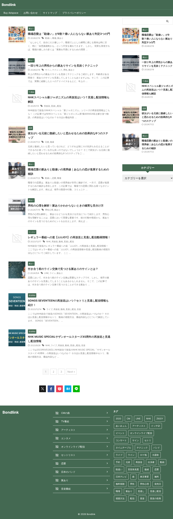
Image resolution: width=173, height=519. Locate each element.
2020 (118, 418)
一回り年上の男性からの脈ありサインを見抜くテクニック (63, 65)
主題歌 (155, 454)
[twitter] (42, 388)
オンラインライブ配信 (141, 433)
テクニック (57, 70)
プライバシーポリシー (74, 12)
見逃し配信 (56, 106)
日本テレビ (121, 476)
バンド (156, 447)
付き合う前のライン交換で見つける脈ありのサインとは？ (63, 268)
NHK (48, 241)
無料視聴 (120, 484)
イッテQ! (155, 425)
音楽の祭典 (155, 498)
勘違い (48, 38)
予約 (118, 462)
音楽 (79, 309)
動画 (61, 241)
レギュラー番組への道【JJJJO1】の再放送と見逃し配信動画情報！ (69, 237)
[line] (76, 388)
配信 (132, 498)
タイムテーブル (123, 447)
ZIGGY (159, 418)
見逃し (141, 491)
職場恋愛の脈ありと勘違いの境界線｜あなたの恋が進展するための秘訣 (157, 144)
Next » (71, 371)
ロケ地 (143, 454)
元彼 (47, 142)
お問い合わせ (30, 12)
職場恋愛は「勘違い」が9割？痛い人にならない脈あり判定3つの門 (69, 33)
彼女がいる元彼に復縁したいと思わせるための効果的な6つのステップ (157, 117)
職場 (54, 38)
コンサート (121, 440)
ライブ (49, 309)
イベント (120, 433)
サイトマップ (50, 12)
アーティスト (138, 425)
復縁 (52, 142)
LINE (46, 273)
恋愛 (54, 178)
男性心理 (49, 210)
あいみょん (121, 425)
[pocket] (59, 388)
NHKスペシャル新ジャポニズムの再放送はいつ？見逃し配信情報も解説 (157, 89)
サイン (48, 70)
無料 (156, 476)
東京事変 (144, 476)
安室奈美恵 (133, 469)
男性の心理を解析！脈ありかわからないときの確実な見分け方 (66, 205)
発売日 (157, 484)
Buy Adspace (11, 12)
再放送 (47, 106)
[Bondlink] (68, 388)
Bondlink (9, 5)
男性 (65, 70)
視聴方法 (120, 498)
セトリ (147, 440)
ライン (53, 273)
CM (128, 418)
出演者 (151, 462)
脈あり (60, 38)
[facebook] (51, 388)
